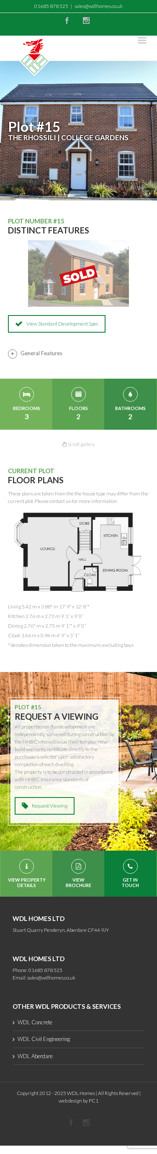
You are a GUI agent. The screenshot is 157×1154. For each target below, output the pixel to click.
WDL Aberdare (35, 1056)
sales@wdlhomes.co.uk (99, 6)
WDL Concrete (35, 1022)
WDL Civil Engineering (44, 1039)
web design (70, 1101)
